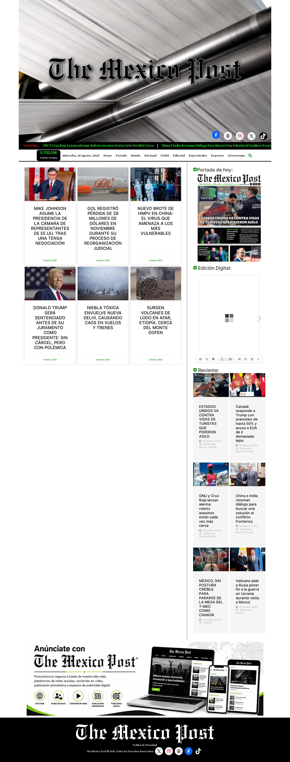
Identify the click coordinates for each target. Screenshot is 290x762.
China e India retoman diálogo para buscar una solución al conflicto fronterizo (103, 145)
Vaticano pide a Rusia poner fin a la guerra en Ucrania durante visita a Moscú (247, 591)
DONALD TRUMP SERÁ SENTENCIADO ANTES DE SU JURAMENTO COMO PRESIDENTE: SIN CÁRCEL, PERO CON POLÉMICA (50, 327)
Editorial (179, 155)
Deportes (217, 155)
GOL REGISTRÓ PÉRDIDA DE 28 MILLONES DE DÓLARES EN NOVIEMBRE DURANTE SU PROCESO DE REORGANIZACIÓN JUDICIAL (103, 228)
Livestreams (236, 155)
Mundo (135, 155)
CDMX (164, 155)
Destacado (209, 444)
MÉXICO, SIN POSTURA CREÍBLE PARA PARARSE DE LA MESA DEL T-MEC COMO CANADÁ (211, 598)
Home (107, 155)
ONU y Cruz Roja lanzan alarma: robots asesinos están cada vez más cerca (209, 511)
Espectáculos (198, 155)
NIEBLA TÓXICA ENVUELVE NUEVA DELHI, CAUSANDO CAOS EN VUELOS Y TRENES (103, 317)
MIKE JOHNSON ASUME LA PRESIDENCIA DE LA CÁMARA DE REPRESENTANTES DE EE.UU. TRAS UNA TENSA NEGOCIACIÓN (50, 226)
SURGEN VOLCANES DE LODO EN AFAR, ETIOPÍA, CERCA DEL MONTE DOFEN (155, 320)
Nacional (150, 155)
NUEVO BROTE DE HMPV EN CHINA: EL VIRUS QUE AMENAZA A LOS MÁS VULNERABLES (156, 221)
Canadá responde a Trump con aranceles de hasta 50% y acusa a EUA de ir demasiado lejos (247, 423)
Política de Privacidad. (145, 744)
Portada (121, 155)
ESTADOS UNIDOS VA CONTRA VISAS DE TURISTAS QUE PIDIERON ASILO (209, 421)
